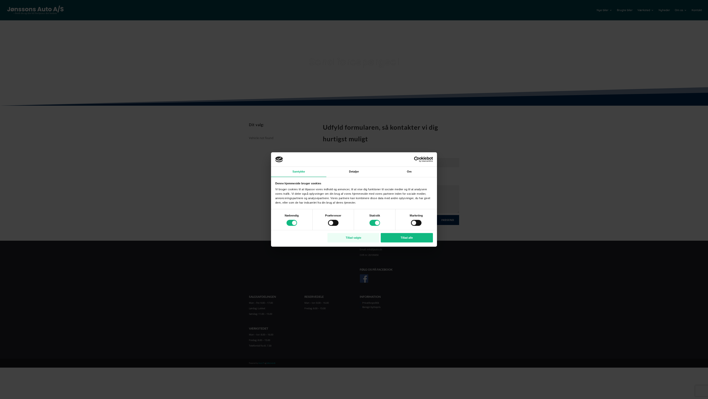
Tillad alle (407, 237)
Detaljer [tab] (354, 171)
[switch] (333, 223)
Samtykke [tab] (298, 171)
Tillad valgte (353, 237)
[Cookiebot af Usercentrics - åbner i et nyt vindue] (417, 159)
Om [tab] (409, 171)
